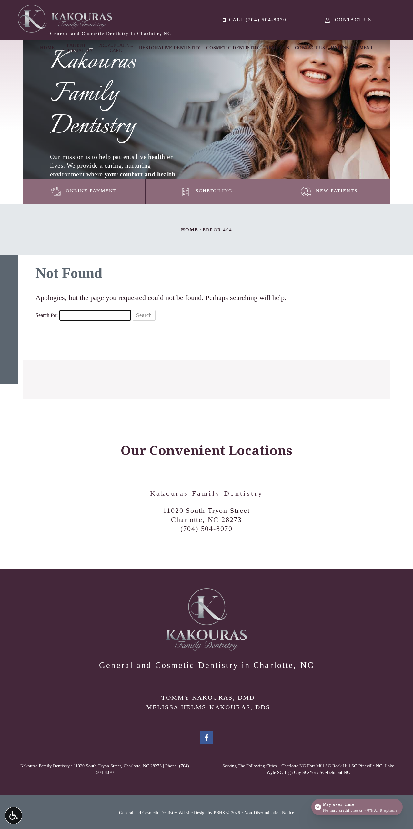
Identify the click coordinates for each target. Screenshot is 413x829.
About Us (277, 47)
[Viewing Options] (13, 815)
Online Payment (352, 47)
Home (47, 47)
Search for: (46, 315)
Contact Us (310, 47)
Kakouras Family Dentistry (206, 493)
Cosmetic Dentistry (232, 47)
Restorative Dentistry (169, 47)
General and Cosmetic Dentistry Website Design (162, 812)
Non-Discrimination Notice (269, 812)
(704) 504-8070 (206, 528)
